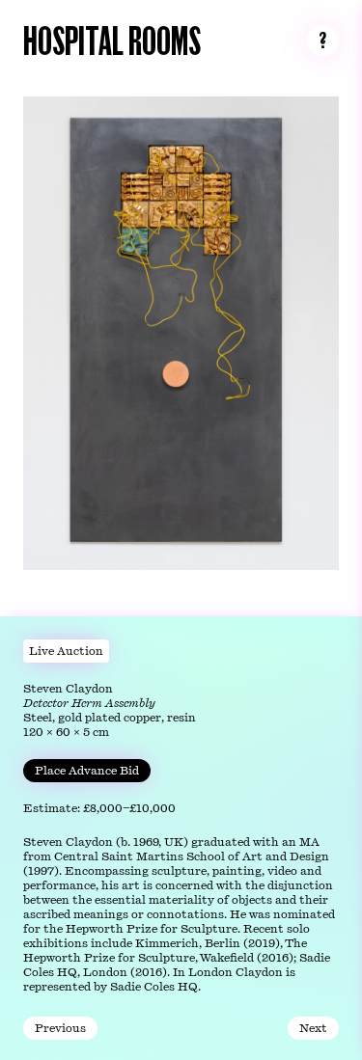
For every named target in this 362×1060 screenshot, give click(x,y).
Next (313, 1028)
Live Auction (66, 651)
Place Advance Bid (87, 770)
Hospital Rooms (112, 39)
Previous (60, 1028)
